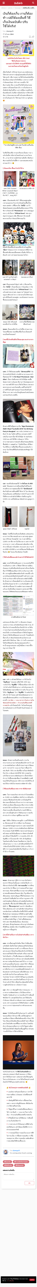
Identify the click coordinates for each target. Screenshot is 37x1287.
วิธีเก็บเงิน (9, 1165)
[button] (33, 36)
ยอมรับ (32, 1279)
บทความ (10, 8)
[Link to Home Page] (18, 3)
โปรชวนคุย (18, 8)
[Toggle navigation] (4, 2)
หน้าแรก (3, 8)
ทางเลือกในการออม (22, 1162)
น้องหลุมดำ (10, 31)
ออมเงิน (8, 1162)
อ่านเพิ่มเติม (10, 1280)
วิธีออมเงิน (20, 1165)
